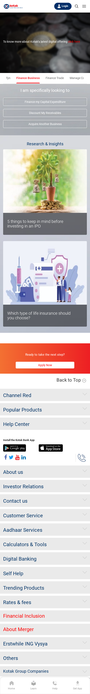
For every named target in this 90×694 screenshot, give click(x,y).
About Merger (18, 629)
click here (74, 41)
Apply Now (45, 365)
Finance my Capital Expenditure (45, 102)
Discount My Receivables (45, 113)
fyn (8, 78)
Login (65, 6)
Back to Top (69, 380)
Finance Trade (55, 78)
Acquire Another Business (45, 124)
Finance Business (28, 78)
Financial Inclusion (24, 616)
